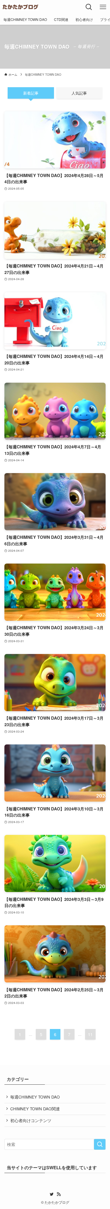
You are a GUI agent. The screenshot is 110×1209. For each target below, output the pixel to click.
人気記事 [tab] (79, 93)
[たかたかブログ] (20, 7)
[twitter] (51, 1194)
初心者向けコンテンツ (30, 1120)
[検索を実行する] (100, 1144)
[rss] (58, 1194)
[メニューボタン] (103, 7)
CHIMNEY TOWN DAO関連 (35, 1108)
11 (90, 1034)
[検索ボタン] (89, 7)
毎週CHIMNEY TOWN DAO (35, 1097)
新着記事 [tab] (30, 93)
